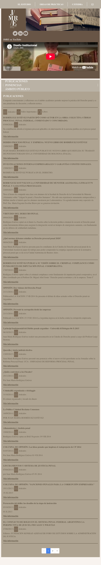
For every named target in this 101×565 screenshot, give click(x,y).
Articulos (11, 111)
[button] (24, 4)
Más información (10, 136)
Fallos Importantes (28, 111)
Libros (45, 111)
